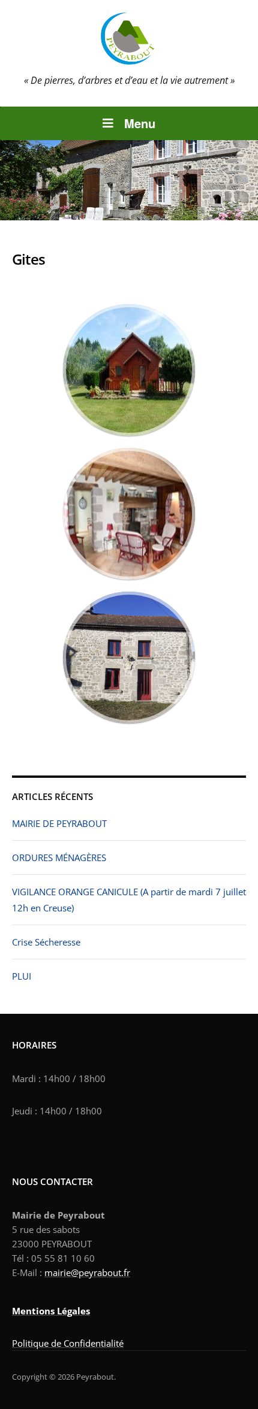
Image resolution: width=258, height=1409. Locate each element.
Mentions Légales (51, 1311)
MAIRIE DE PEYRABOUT (59, 823)
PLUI (21, 976)
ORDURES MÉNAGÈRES (59, 857)
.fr (125, 1272)
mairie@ (61, 1272)
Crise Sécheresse (46, 942)
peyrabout (100, 1272)
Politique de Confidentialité (68, 1343)
